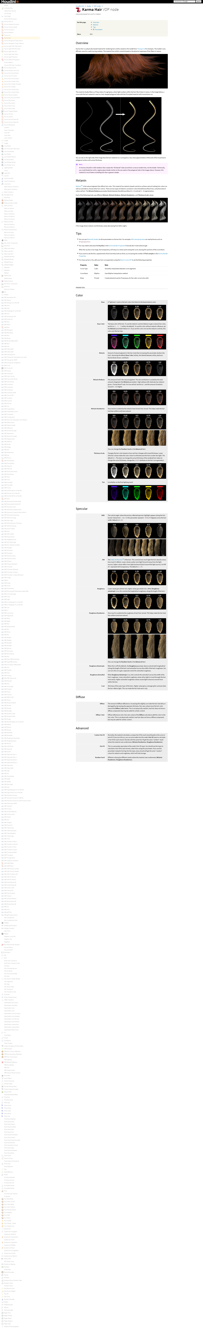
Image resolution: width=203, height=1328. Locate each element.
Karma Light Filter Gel (10, 51)
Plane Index (7, 1111)
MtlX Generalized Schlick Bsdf (12, 501)
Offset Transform (9, 1000)
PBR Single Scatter (9, 1070)
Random (6, 1277)
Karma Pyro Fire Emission (11, 78)
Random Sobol (8, 1283)
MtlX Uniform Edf (9, 888)
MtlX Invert (7, 586)
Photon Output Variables (11, 1089)
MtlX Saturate (8, 749)
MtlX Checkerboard (9, 354)
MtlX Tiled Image (9, 836)
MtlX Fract (7, 480)
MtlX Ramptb (8, 711)
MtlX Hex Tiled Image (10, 542)
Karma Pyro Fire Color (10, 76)
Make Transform (9, 192)
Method (6, 273)
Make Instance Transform (11, 187)
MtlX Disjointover (9, 433)
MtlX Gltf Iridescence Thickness (12, 523)
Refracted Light (8, 1310)
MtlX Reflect (7, 724)
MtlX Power (7, 692)
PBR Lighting (8, 1060)
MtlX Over (7, 673)
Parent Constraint (9, 1081)
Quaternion (7, 1229)
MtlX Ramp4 (7, 705)
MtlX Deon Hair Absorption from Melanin (15, 420)
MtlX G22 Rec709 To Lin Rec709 (12, 496)
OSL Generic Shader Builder (12, 979)
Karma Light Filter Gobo (11, 54)
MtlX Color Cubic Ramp (10, 379)
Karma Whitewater (9, 125)
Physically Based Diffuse (11, 1094)
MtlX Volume (7, 896)
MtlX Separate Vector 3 (10, 760)
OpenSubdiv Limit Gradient (12, 1016)
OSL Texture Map (9, 987)
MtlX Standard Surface (10, 795)
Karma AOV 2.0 (8, 21)
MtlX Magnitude (8, 616)
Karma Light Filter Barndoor (12, 49)
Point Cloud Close (9, 1122)
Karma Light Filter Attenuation (13, 46)
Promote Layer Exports (10, 1194)
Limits (6, 170)
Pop (5, 1169)
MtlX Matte (7, 621)
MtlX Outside (7, 670)
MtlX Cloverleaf (8, 373)
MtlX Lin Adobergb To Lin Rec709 (13, 602)
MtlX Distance (8, 441)
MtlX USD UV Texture (10, 877)
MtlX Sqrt (6, 787)
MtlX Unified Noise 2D (10, 882)
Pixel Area (7, 1097)
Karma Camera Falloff (10, 27)
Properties (7, 1196)
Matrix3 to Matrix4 (9, 227)
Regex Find (7, 1313)
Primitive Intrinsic (9, 1180)
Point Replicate (8, 1166)
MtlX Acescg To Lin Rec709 (11, 303)
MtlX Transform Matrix (10, 841)
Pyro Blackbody (8, 1199)
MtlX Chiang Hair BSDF (10, 360)
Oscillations (7, 1040)
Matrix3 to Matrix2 (9, 224)
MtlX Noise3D (8, 645)
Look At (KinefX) (8, 178)
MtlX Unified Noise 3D (10, 885)
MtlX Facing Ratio (9, 460)
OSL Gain (7, 976)
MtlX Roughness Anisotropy (12, 738)
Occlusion (7, 994)
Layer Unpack (8, 138)
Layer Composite (9, 130)
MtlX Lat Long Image (10, 594)
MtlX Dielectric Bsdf (9, 425)
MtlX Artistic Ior (8, 319)
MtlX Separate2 (8, 765)
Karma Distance (8, 32)
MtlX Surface (7, 809)
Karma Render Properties (117, 246)
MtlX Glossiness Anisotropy (11, 515)
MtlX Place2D (8, 681)
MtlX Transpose (8, 855)
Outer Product (8, 1043)
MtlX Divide (7, 444)
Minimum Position (9, 289)
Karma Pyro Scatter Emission (12, 84)
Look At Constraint (9, 181)
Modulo (6, 295)
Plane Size (7, 1116)
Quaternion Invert (9, 1240)
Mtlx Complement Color (11, 920)
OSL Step (6, 984)
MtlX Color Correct (9, 376)
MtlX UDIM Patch (8, 866)
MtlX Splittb (7, 781)
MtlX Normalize (8, 651)
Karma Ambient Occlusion (11, 24)
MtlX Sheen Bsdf (8, 768)
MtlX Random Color (9, 714)
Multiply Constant (9, 928)
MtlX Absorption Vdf (9, 297)
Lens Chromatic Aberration (12, 149)
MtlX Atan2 (7, 324)
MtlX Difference (8, 428)
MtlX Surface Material (10, 811)
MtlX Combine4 (8, 390)
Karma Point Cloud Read (11, 73)
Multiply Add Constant (10, 925)
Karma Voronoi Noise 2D (11, 119)
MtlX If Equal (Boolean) (10, 564)
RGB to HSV (7, 1259)
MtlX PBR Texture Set (10, 678)
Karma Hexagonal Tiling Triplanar (14, 43)
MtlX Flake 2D (8, 466)
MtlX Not (6, 656)
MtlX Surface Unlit (9, 814)
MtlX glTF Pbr (8, 912)
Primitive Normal (9, 1183)
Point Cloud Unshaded (10, 1150)
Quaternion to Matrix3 (10, 1256)
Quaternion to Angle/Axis (11, 1250)
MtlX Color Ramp (9, 382)
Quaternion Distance (10, 1234)
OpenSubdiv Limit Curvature (12, 1013)
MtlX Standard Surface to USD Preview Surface (17, 801)
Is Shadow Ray (8, 8)
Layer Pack (7, 135)
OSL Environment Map (10, 973)
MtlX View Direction (9, 893)
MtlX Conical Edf (8, 395)
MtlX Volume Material (10, 898)
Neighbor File (8, 939)
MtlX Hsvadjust (8, 553)
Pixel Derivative (8, 1100)
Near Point (7, 931)
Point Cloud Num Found (11, 1145)
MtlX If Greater (8, 567)
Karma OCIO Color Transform (12, 65)
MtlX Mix (6, 635)
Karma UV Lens (8, 114)
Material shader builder (10, 203)
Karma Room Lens (9, 106)
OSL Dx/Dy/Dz (8, 971)
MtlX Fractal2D (8, 482)
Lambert (6, 127)
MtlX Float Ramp (9, 474)
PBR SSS (6, 1067)
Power (6, 1174)
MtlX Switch (7, 817)
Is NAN (6, 5)
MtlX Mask (7, 618)
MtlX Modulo (7, 637)
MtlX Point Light (8, 686)
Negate (6, 934)
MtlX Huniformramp (10, 558)
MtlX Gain (7, 499)
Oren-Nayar (7, 1035)
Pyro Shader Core (9, 1226)
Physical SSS (7, 1092)
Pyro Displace (8, 1212)
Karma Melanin (8, 62)
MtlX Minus (7, 632)
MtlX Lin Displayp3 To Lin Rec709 (13, 605)
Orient (6, 1038)
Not (5, 955)
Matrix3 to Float (8, 222)
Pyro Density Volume (10, 1210)
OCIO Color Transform (10, 961)
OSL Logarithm (8, 981)
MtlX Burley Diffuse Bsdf (11, 341)
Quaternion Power (9, 1248)
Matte (5, 240)
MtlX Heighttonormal (10, 539)
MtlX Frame (7, 488)
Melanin (95, 25)
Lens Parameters (9, 159)
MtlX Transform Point (10, 847)
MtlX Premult (8, 694)
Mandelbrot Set (8, 195)
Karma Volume (8, 117)
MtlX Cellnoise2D (8, 349)
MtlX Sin (6, 773)
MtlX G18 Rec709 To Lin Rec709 (12, 490)
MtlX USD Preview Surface (11, 869)
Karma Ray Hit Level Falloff (12, 98)
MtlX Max (6, 624)
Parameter (7, 1075)
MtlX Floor (7, 477)
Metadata (7, 267)
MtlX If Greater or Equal (11, 572)
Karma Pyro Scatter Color (11, 81)
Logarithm (7, 173)
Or (5, 1032)
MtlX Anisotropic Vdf (10, 316)
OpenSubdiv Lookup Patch (11, 1027)
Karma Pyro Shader (10, 87)
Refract (6, 1307)
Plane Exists (7, 1108)
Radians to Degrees (9, 1264)
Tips (94, 27)
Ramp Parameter (9, 1272)
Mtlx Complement (9, 917)
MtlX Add (6, 308)
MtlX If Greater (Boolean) (11, 569)
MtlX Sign (7, 771)
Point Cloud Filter (9, 1129)
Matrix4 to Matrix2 (9, 235)
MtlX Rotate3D (8, 735)
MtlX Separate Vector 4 (10, 762)
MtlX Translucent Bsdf (10, 852)
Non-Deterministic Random (12, 944)
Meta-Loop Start (8, 254)
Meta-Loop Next (8, 251)
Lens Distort (7, 154)
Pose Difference (8, 1172)
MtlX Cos (6, 406)
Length (6, 140)
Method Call (7, 275)
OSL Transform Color (10, 992)
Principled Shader (9, 1185)
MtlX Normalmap (9, 654)
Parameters (98, 29)
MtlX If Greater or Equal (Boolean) (13, 575)
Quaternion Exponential (11, 1237)
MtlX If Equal (7, 561)
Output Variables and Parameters (13, 1046)
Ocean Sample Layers (10, 997)
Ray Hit (6, 1294)
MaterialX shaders (93, 239)
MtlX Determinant (9, 422)
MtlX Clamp (7, 371)
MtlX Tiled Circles (9, 828)
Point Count (7, 1155)
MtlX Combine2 (8, 384)
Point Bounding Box (10, 1119)
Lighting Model (8, 168)
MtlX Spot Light (8, 784)
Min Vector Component (10, 284)
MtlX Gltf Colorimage (10, 518)
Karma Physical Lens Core (11, 70)
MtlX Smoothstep (9, 776)
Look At (6, 176)
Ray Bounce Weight (9, 1291)
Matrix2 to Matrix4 (9, 216)
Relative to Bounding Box (11, 1326)
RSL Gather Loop (9, 1261)
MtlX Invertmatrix (9, 588)
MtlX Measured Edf (9, 626)
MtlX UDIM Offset (9, 863)
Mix (5, 292)
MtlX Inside (7, 583)
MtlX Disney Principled (10, 436)
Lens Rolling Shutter (10, 162)
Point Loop (7, 1164)
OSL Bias (6, 966)
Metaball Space (8, 262)
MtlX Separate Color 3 (10, 754)
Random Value (8, 1286)
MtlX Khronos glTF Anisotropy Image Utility (16, 591)
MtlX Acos (7, 305)
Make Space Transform (10, 189)
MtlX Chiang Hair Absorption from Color (15, 357)
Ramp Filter (7, 1269)
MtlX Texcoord (8, 825)
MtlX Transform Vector (10, 850)
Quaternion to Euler (10, 1253)
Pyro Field (7, 1215)
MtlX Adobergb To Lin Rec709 (12, 311)
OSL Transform (8, 989)
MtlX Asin (6, 322)
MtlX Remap (7, 730)
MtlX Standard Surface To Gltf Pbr (13, 798)
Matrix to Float (8, 205)
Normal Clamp (8, 947)
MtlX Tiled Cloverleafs (10, 830)
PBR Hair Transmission (10, 1057)
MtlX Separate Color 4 (10, 757)
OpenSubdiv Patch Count (11, 1030)
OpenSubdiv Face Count (11, 1002)
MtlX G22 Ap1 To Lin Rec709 (12, 493)
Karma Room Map (9, 108)
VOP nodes (97, 6)
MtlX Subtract (8, 806)
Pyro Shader (7, 1221)
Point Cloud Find (9, 1132)
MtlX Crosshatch (8, 414)
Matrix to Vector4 (9, 208)
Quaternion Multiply (10, 1245)
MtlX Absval (7, 300)
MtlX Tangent (8, 822)
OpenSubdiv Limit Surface (11, 1022)
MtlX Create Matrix (9, 409)
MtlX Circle (7, 365)
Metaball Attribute (9, 256)
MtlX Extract (7, 458)
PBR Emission (8, 1049)
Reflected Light (8, 1305)
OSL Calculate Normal (10, 968)
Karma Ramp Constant (10, 95)
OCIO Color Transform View (12, 963)
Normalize (7, 952)
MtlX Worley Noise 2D (10, 901)
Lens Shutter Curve (9, 165)
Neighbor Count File (9, 936)
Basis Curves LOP (126, 260)
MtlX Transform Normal (11, 844)
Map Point (7, 197)
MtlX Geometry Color (10, 507)
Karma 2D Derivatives (10, 19)
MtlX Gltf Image (8, 520)
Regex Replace (8, 1321)
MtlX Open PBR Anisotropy (11, 659)
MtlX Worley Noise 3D (10, 904)
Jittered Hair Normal (10, 11)
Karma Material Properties (11, 60)
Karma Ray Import (9, 100)
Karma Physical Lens (10, 68)
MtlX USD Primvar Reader (11, 871)
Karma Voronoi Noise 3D (11, 122)
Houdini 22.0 (80, 6)
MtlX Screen (7, 752)
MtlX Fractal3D (8, 485)
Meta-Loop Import (9, 248)
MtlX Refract (7, 727)
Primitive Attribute (9, 1177)
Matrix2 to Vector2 (9, 219)
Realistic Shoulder (9, 1299)
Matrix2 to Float (8, 211)
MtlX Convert (7, 403)
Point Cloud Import (9, 1137)
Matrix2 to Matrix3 (9, 214)
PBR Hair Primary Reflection (12, 1051)
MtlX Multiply (7, 640)
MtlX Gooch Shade (9, 529)
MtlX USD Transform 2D (11, 874)
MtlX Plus (6, 684)
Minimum (7, 286)
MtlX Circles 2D (8, 368)
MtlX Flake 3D (8, 469)
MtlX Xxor (7, 909)
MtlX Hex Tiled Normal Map (12, 545)
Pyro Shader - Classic (10, 1223)
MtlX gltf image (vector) (11, 915)
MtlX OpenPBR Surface (10, 662)
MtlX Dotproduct (9, 452)
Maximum (7, 246)
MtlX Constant (8, 398)
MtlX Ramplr (7, 708)
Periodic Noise (8, 1084)
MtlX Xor (6, 907)
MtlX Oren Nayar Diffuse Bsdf (12, 665)
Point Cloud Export (9, 1124)
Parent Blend (8, 1078)
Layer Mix (7, 133)
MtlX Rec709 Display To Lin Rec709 (13, 722)
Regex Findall (8, 1315)
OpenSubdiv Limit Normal (11, 1019)
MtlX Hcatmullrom (9, 537)
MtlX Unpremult (8, 890)
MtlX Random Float (9, 716)
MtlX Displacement (9, 439)
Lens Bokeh (7, 146)
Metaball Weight (8, 265)
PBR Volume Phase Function (12, 1073)
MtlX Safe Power (8, 746)
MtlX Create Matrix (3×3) (11, 411)
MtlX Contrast (8, 401)
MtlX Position (8, 689)
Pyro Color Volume (9, 1207)
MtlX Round (7, 743)
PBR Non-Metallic (9, 1065)
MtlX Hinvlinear (8, 550)
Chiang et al (141, 49)
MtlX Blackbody (8, 333)
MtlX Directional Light (10, 431)
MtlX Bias (6, 327)
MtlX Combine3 (8, 387)
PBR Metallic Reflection (10, 1062)
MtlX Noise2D (8, 643)
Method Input (8, 278)
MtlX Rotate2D (8, 732)
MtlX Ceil (6, 346)
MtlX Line (6, 607)
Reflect (6, 1302)
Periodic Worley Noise (10, 1086)
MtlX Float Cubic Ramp (10, 471)
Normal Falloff (8, 950)
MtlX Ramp (7, 700)
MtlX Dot (6, 450)
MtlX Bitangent (8, 330)
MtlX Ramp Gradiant (10, 703)
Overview (96, 22)
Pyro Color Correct (9, 1201)
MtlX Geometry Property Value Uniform (15, 512)
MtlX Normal (7, 648)
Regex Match (8, 1318)
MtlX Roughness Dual (10, 741)
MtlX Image (7, 577)
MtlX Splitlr (7, 779)
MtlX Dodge (7, 447)
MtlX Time (7, 839)
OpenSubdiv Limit (9, 1008)
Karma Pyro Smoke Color (11, 89)
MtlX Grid (6, 531)
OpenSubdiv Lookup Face (11, 1024)
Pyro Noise (7, 1218)
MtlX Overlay (7, 675)
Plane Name (7, 1113)
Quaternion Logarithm (10, 1242)
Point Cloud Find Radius (11, 1135)
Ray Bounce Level (9, 1288)
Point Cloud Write (9, 1153)
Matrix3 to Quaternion (10, 230)
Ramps (6, 1275)
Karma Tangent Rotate (10, 111)
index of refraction (117, 560)
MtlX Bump (7, 338)
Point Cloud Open (9, 1148)
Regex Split (7, 1324)
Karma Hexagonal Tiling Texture (13, 40)
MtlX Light (7, 599)
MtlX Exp (6, 455)
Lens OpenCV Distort (10, 157)
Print (5, 1191)
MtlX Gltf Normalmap (10, 526)
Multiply (6, 923)
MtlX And (6, 314)
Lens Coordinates (9, 151)
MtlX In (6, 580)
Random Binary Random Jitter (13, 1280)
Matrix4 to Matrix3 (9, 238)
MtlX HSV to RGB (9, 534)
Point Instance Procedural (11, 1161)
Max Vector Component (11, 243)
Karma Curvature (9, 30)
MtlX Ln (6, 610)
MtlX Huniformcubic (10, 556)
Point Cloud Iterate (9, 1143)
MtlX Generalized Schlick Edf (12, 504)
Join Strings (7, 13)
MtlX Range (7, 719)
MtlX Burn (7, 344)
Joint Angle (7, 16)
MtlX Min (6, 629)
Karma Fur (7, 35)
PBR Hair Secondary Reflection (13, 1054)
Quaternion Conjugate (10, 1231)
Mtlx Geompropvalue (138, 239)
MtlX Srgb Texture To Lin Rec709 (13, 792)
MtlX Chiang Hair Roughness (12, 363)
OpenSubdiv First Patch (10, 1005)
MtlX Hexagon (8, 548)
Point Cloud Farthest (10, 1127)
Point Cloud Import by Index (12, 1140)
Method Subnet (8, 281)
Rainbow (6, 1267)
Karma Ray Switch (9, 103)
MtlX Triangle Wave (9, 858)
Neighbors (7, 942)
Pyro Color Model (9, 1204)
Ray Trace (7, 1296)
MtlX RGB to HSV (9, 697)
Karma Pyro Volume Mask (11, 92)
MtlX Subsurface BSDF (10, 803)
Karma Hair (7, 38)
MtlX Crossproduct (9, 417)
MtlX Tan (6, 820)
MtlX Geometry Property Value (12, 509)
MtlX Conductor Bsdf (10, 393)
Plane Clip (7, 1103)
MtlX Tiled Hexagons (10, 833)
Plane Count (7, 1105)
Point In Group (8, 1158)
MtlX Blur (6, 335)
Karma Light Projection (11, 57)
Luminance (7, 184)
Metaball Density (9, 259)
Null (5, 958)
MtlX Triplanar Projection (11, 860)
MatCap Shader (8, 200)
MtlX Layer (7, 596)
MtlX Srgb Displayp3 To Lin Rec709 (14, 790)
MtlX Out (6, 667)
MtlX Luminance (8, 613)
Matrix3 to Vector (9, 232)
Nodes (89, 6)
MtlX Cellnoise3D (8, 352)
